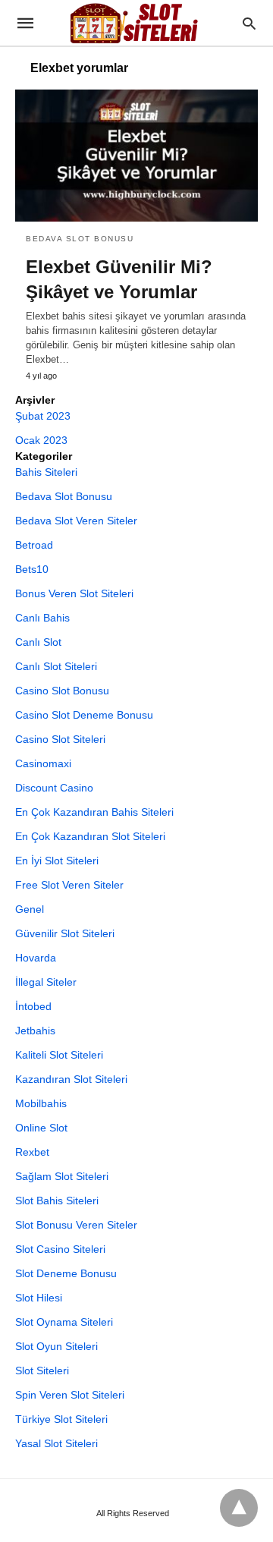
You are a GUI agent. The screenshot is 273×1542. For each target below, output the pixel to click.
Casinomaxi (43, 763)
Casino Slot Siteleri (60, 739)
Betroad (34, 545)
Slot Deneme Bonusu (66, 1273)
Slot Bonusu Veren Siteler (76, 1225)
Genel (29, 909)
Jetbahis (35, 1030)
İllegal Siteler (46, 982)
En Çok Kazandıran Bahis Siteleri (94, 812)
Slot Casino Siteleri (60, 1249)
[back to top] (239, 1508)
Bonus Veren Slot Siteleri (74, 593)
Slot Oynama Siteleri (64, 1322)
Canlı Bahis (42, 618)
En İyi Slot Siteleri (57, 860)
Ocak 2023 (41, 440)
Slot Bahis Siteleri (57, 1200)
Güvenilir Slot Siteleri (65, 933)
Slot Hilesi (38, 1298)
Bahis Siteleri (46, 472)
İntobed (33, 1006)
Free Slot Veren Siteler (69, 885)
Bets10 (32, 569)
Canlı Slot (38, 642)
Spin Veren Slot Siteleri (69, 1395)
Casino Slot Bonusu (62, 690)
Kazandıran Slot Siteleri (71, 1079)
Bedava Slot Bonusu (79, 238)
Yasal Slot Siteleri (56, 1443)
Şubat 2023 (43, 416)
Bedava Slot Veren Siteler (76, 521)
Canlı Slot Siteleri (56, 666)
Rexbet (32, 1152)
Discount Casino (54, 788)
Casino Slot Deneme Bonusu (84, 715)
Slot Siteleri (42, 1370)
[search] (249, 23)
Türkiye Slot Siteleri (61, 1419)
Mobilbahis (41, 1103)
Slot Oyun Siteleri (56, 1346)
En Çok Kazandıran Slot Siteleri (90, 836)
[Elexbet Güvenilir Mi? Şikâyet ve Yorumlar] (136, 156)
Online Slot (41, 1128)
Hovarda (35, 958)
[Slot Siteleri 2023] (136, 23)
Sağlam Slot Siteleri (61, 1176)
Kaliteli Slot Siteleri (59, 1055)
